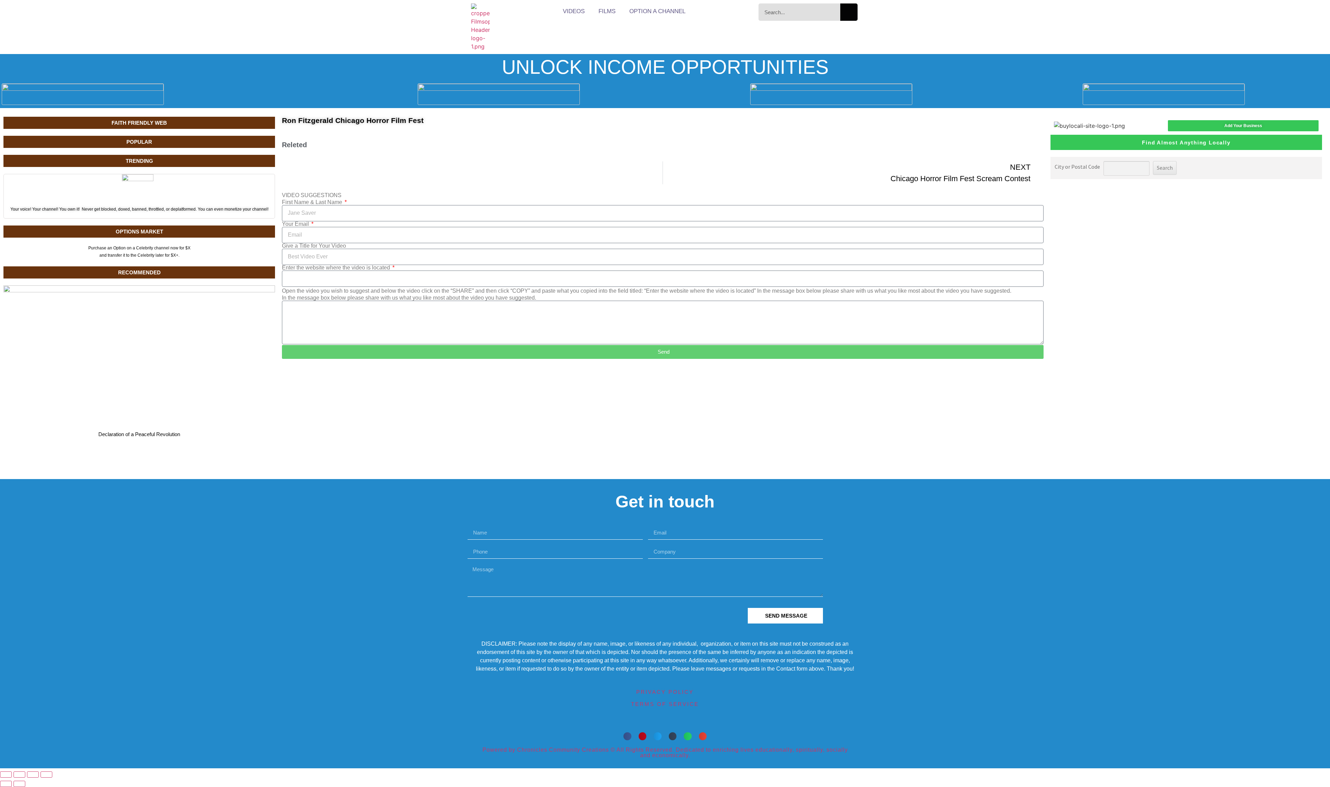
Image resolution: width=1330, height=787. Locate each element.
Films (606, 11)
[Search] (849, 12)
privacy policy (665, 692)
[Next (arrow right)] (19, 784)
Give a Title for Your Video (314, 246)
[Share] (33, 774)
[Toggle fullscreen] (19, 774)
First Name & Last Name (313, 202)
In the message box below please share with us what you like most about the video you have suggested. (409, 298)
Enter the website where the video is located (336, 268)
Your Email (296, 224)
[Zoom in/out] (6, 774)
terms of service (665, 704)
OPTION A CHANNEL (657, 11)
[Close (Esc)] (46, 774)
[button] (627, 736)
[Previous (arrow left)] (6, 784)
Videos (574, 11)
